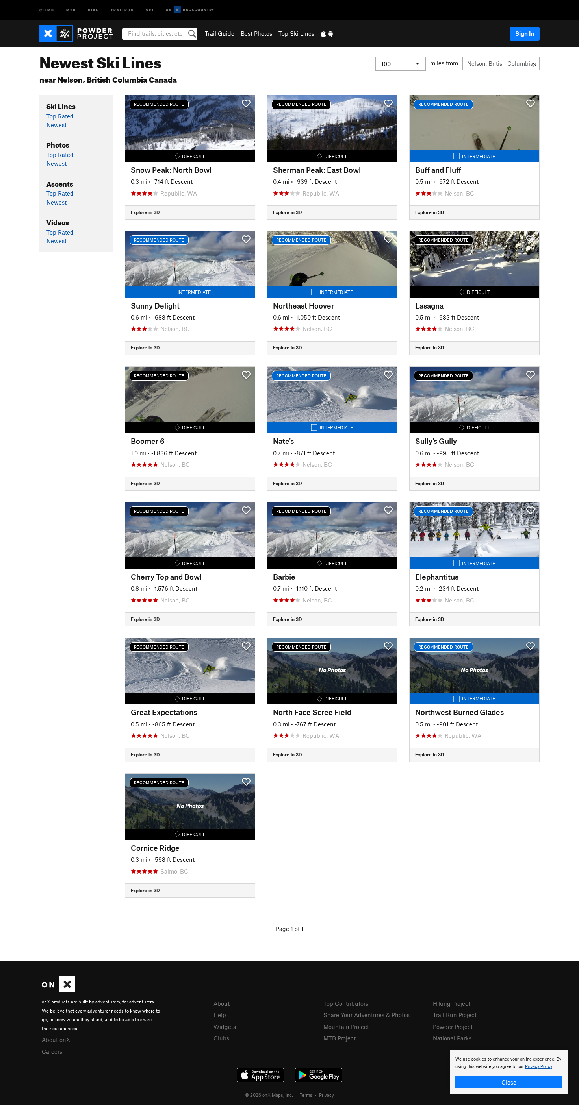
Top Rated (60, 116)
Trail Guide (219, 33)
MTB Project (339, 1038)
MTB (71, 9)
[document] (508, 1071)
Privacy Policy (538, 1066)
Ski (150, 9)
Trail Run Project (455, 1014)
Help (219, 1014)
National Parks (452, 1038)
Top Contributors (345, 1003)
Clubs (221, 1038)
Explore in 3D (145, 212)
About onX (56, 1039)
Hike (93, 9)
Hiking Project (451, 1003)
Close (508, 1082)
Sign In (524, 33)
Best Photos (256, 33)
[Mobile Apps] (327, 33)
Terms (306, 1095)
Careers (52, 1051)
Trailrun (122, 9)
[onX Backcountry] (190, 10)
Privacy (326, 1095)
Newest (56, 124)
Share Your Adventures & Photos (366, 1014)
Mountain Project (346, 1026)
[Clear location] (534, 63)
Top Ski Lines (296, 33)
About (221, 1003)
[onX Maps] (58, 990)
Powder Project (453, 1026)
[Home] (80, 33)
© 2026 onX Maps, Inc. (269, 1095)
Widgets (224, 1026)
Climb (46, 9)
